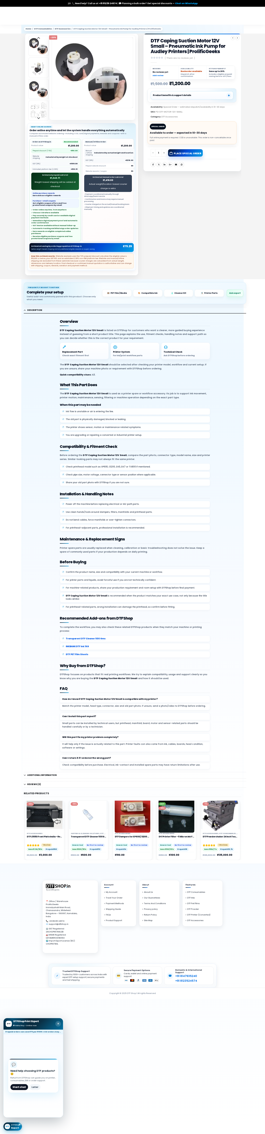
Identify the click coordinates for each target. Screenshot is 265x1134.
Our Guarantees (152, 897)
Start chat (19, 1087)
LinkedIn (164, 164)
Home (149, 16)
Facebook (153, 164)
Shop (160, 16)
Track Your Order (114, 897)
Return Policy (150, 914)
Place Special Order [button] (174, 806)
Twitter (158, 164)
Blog (184, 16)
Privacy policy (151, 909)
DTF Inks (191, 897)
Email (175, 164)
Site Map (148, 920)
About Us (172, 16)
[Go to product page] (45, 815)
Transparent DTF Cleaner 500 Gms (86, 638)
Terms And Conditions (155, 903)
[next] (237, 38)
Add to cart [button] (42, 806)
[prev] (233, 38)
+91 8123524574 (186, 981)
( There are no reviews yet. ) (180, 58)
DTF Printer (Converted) (198, 914)
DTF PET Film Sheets (77, 654)
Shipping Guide (113, 909)
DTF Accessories (63, 29)
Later (35, 1087)
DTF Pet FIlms (193, 903)
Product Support (114, 920)
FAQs (108, 914)
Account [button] (109, 885)
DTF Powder (193, 909)
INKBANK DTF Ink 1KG (77, 646)
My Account (111, 892)
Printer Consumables (229, 833)
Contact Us (198, 16)
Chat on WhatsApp (186, 3)
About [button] (145, 885)
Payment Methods (115, 903)
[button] (52, 72)
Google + (170, 164)
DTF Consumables (43, 29)
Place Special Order (187, 153)
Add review (158, 75)
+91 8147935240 (186, 976)
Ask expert (235, 293)
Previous (38, 38)
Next (38, 118)
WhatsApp (181, 164)
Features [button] (191, 885)
